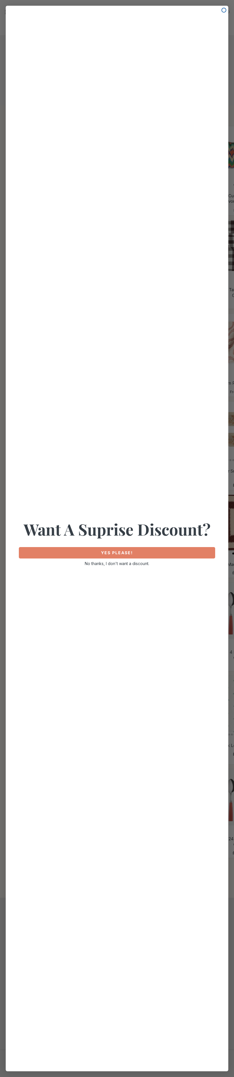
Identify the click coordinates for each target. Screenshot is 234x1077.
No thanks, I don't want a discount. (117, 563)
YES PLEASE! (117, 552)
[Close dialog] (224, 10)
